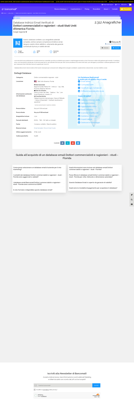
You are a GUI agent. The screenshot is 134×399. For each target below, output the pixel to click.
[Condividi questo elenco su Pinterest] (73, 143)
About (106, 9)
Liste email (11, 13)
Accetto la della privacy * (47, 389)
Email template (38, 128)
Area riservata (107, 4)
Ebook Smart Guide (50, 128)
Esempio (106, 47)
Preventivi (126, 9)
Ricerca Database (60, 9)
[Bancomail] (9, 10)
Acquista (116, 47)
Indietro (17, 18)
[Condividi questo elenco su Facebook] (62, 143)
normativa (46, 389)
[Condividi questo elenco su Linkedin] (78, 143)
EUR (124, 4)
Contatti (115, 9)
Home (4, 13)
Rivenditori (96, 9)
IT (117, 4)
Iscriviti (96, 385)
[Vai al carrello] (130, 5)
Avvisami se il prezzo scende (113, 43)
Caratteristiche (76, 9)
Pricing (87, 9)
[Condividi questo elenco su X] (68, 143)
